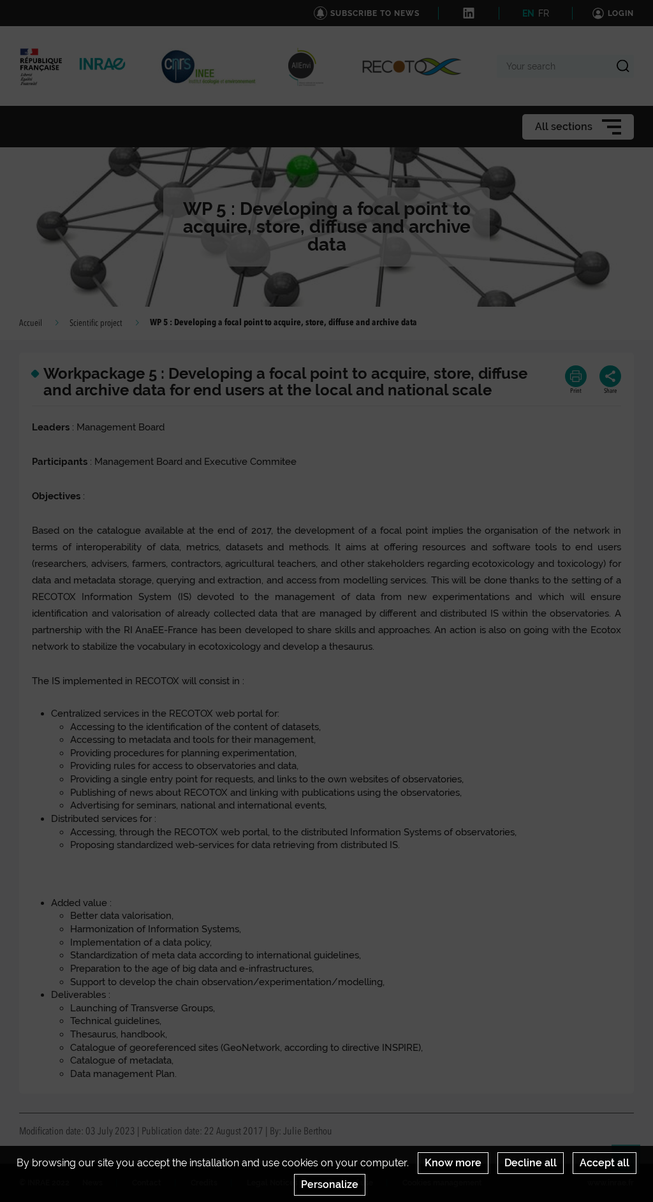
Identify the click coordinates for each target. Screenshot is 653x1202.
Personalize (329, 1184)
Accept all (604, 1163)
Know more (453, 1163)
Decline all (530, 1163)
